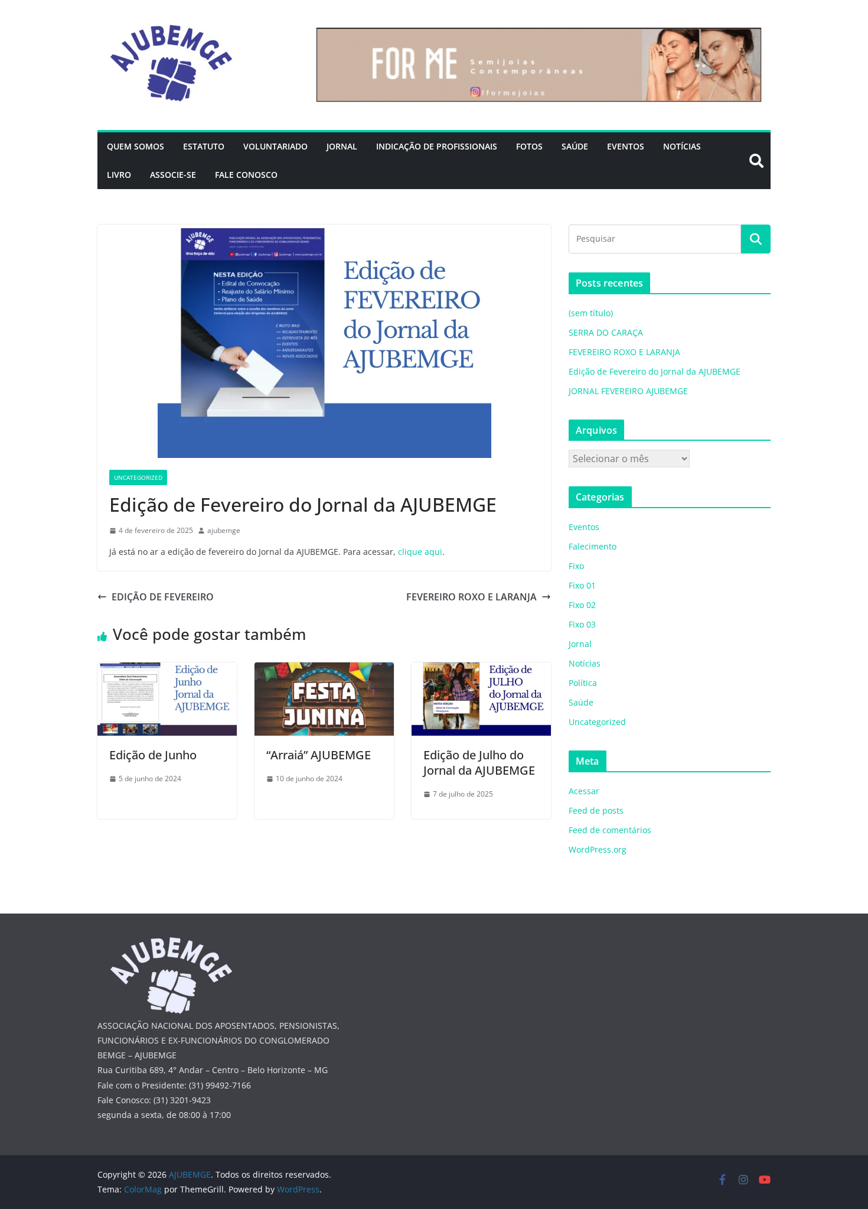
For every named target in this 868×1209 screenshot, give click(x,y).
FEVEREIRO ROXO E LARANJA (471, 596)
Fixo (576, 565)
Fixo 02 (582, 604)
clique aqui (420, 551)
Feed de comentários (610, 830)
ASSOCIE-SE (173, 174)
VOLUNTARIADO (275, 146)
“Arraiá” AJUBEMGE (318, 755)
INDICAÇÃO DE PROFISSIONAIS (436, 146)
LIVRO (119, 174)
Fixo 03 (582, 624)
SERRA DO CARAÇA (606, 332)
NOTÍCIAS (682, 146)
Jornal (580, 643)
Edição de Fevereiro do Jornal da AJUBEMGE (654, 371)
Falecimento (592, 546)
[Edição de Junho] (167, 670)
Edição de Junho (153, 755)
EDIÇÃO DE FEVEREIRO (163, 596)
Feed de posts (596, 810)
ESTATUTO (203, 146)
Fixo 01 (582, 585)
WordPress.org (597, 849)
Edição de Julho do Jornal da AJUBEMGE (479, 762)
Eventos (584, 526)
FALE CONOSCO (246, 174)
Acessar (584, 791)
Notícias (585, 663)
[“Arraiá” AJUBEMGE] (324, 670)
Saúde (581, 702)
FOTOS (529, 146)
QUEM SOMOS (135, 146)
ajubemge (223, 530)
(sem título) (591, 312)
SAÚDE (575, 146)
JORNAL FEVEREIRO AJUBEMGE (628, 390)
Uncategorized (138, 477)
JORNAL (342, 146)
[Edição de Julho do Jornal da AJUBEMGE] (481, 670)
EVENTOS (625, 146)
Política (583, 682)
